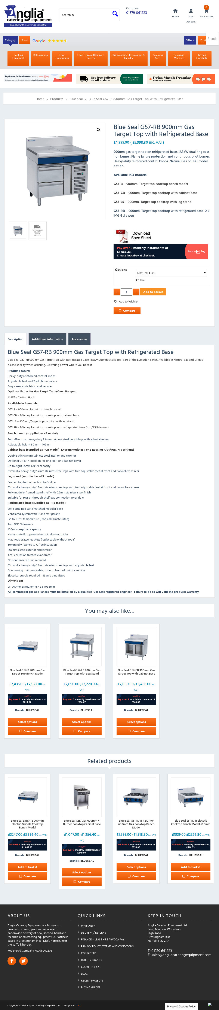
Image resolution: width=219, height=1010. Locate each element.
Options (121, 269)
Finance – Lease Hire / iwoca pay (102, 939)
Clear (142, 280)
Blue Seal (76, 98)
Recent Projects (92, 980)
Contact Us (88, 953)
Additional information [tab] (47, 339)
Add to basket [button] (27, 867)
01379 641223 (136, 12)
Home (40, 98)
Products (57, 98)
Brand (24, 40)
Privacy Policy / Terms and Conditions (107, 946)
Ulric (78, 1005)
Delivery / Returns (93, 932)
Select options (27, 722)
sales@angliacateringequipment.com (181, 955)
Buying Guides (90, 987)
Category (10, 40)
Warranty (88, 926)
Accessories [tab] (79, 339)
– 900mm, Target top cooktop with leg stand (152, 201)
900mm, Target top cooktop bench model (151, 183)
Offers (190, 40)
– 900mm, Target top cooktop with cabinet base (155, 192)
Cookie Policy (90, 967)
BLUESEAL (33, 710)
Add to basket (153, 291)
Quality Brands (91, 960)
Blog (84, 973)
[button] (98, 130)
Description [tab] (15, 339)
